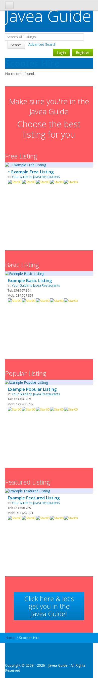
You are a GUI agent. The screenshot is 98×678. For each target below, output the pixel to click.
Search (16, 45)
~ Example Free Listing (31, 171)
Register (82, 52)
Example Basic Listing (30, 280)
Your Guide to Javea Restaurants (36, 177)
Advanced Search (42, 44)
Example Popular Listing (32, 389)
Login (61, 52)
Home (10, 637)
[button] (49, 606)
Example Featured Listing (34, 497)
